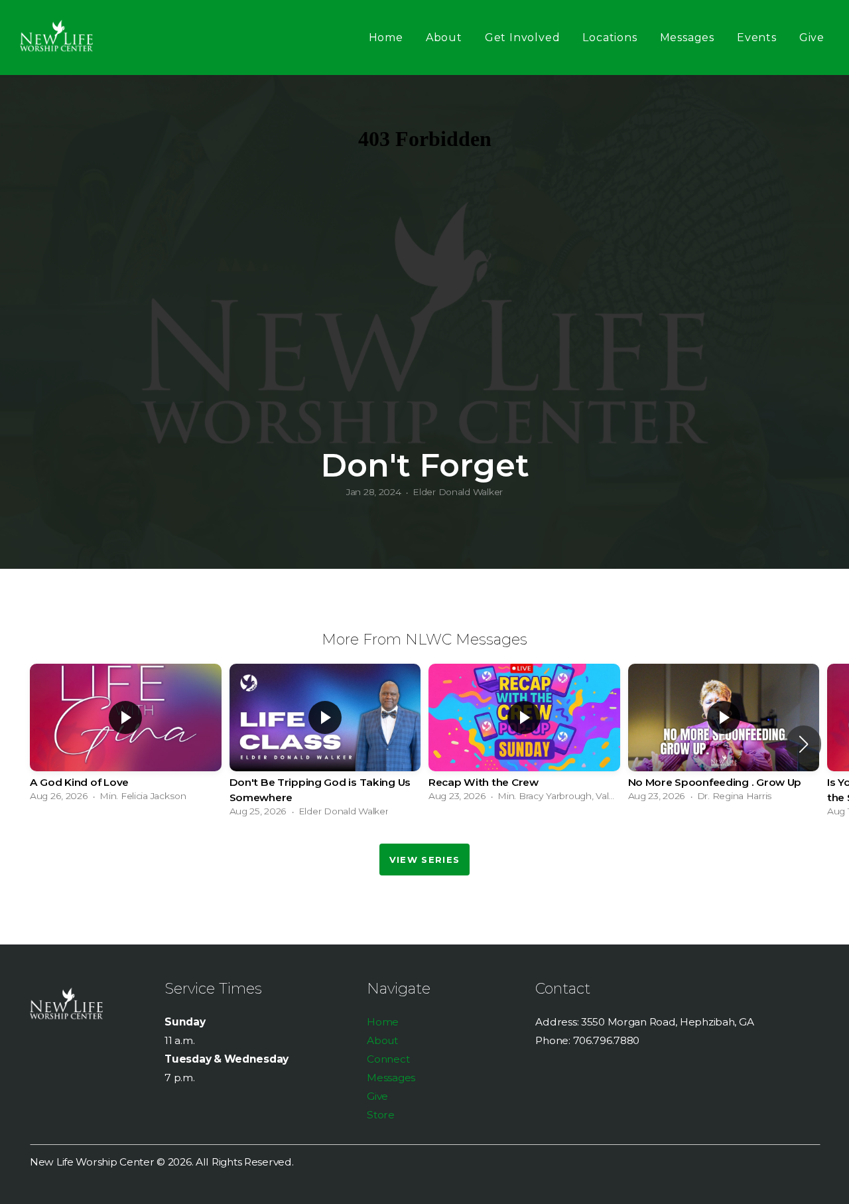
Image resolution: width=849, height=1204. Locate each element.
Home (386, 37)
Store (381, 1114)
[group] (126, 736)
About (444, 37)
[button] (804, 744)
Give (811, 37)
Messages (687, 37)
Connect (388, 1059)
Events (757, 37)
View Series (424, 859)
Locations (609, 37)
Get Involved (522, 37)
